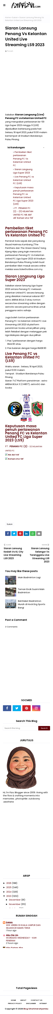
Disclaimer (31, 1003)
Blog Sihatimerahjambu (35, 1008)
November (15, 904)
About (23, 1000)
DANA (9, 922)
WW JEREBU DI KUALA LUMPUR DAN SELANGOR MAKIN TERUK (23, 926)
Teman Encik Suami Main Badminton (31, 591)
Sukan (15, 17)
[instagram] (36, 708)
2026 (9, 883)
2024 (9, 891)
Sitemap (43, 1003)
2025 (9, 887)
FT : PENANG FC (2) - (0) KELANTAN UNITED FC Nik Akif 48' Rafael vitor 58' (23, 213)
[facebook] (7, 708)
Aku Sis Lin (12, 935)
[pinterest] (26, 708)
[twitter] (17, 708)
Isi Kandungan (16, 147)
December (15, 899)
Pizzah (10, 51)
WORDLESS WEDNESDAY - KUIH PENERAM (21, 939)
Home (7, 17)
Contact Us (36, 1000)
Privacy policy (15, 1003)
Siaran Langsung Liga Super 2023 (22, 171)
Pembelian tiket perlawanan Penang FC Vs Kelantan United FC (22, 158)
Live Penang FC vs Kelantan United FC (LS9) (23, 180)
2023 (9, 896)
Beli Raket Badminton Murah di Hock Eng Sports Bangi (31, 604)
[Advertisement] (26, 84)
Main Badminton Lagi (29, 577)
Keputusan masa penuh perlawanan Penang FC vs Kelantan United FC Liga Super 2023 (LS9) (23, 196)
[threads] (46, 708)
